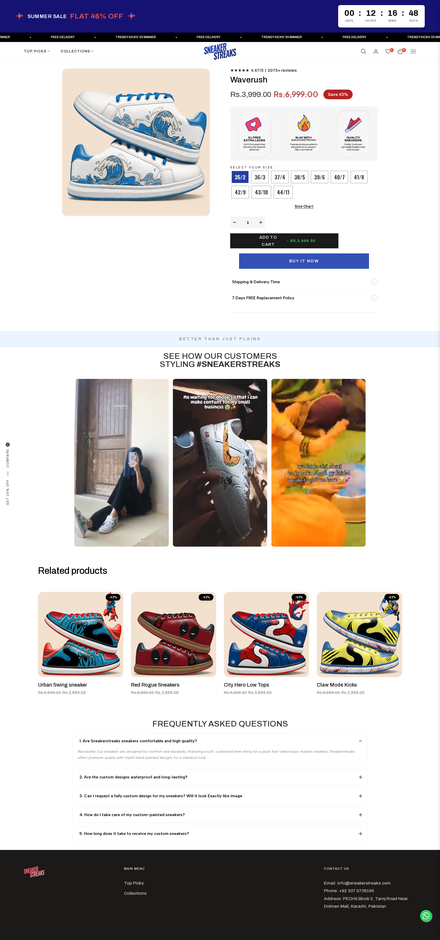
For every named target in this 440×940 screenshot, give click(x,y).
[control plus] (261, 222)
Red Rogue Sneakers (155, 685)
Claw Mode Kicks (337, 685)
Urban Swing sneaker (62, 685)
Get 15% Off (7, 492)
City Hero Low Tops (246, 685)
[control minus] (234, 222)
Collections (135, 893)
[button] (364, 51)
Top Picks (134, 883)
